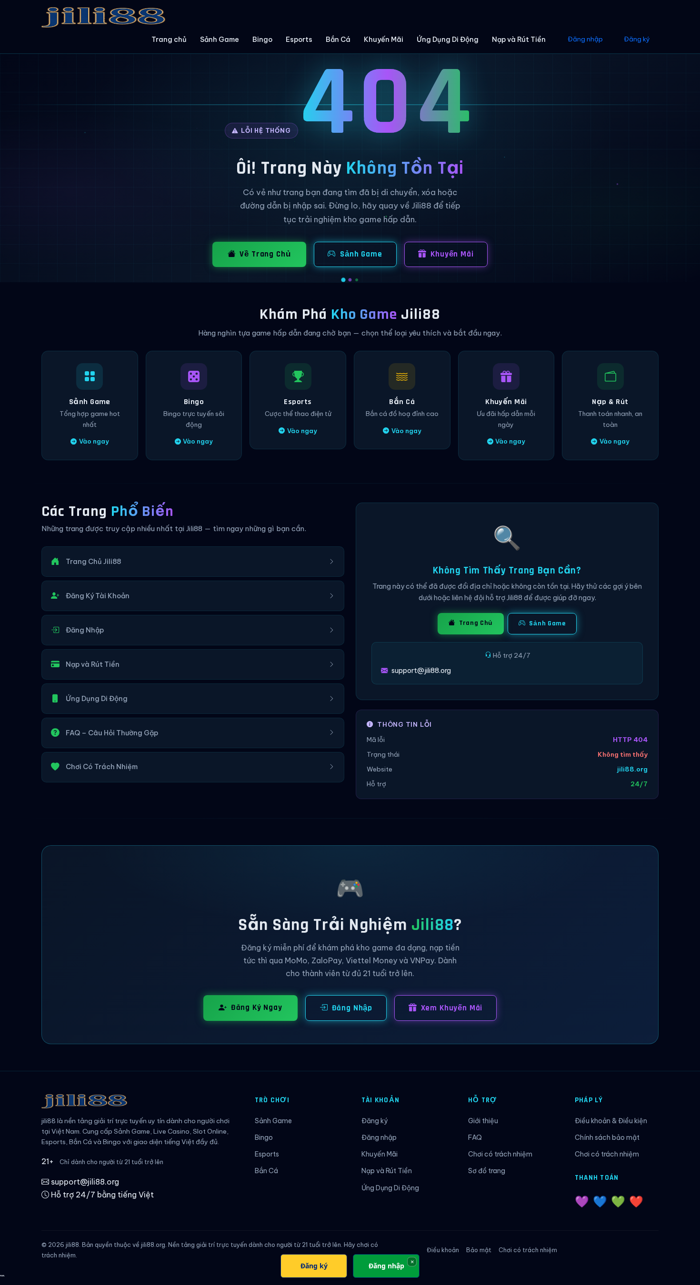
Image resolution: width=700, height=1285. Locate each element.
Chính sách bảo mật (607, 1137)
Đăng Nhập (352, 1008)
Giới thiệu (483, 1121)
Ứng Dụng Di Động (448, 39)
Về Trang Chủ (265, 254)
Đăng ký (637, 39)
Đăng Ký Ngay (256, 1007)
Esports (299, 39)
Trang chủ (169, 39)
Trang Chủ (475, 623)
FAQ (475, 1137)
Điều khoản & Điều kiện (611, 1121)
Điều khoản (443, 1250)
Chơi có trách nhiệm (500, 1154)
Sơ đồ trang (486, 1170)
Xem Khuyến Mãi (452, 1008)
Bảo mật (478, 1250)
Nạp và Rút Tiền (519, 39)
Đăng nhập (585, 39)
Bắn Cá (338, 39)
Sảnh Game (219, 39)
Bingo (262, 39)
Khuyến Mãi (383, 39)
